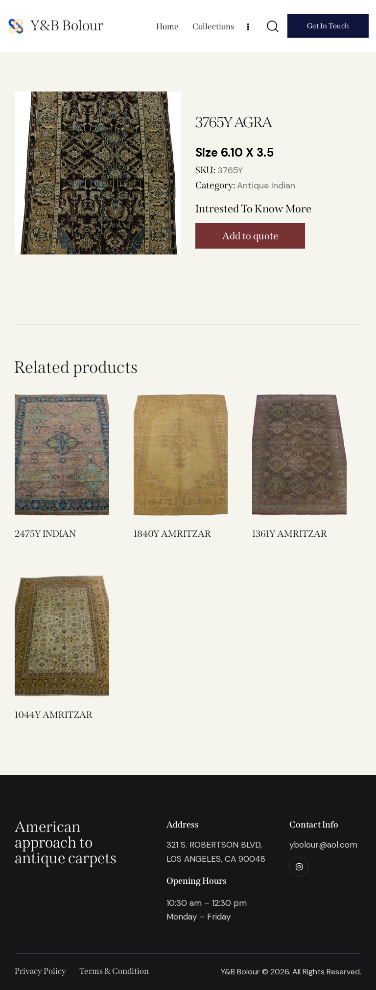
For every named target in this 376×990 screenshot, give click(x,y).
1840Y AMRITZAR (172, 533)
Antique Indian (266, 185)
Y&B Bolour (66, 25)
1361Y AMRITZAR (289, 533)
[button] (48, 454)
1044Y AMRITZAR (54, 714)
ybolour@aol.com (323, 844)
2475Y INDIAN (45, 533)
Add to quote (250, 236)
